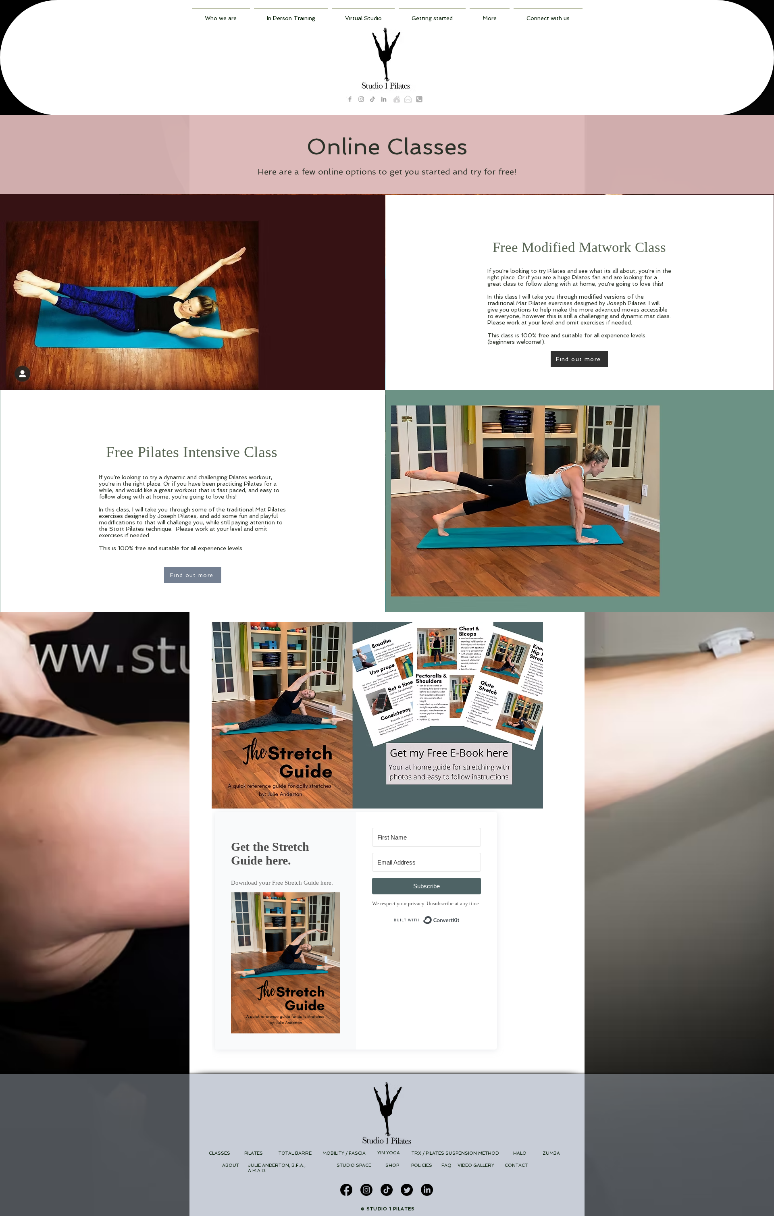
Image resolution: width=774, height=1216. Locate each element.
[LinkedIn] (427, 1190)
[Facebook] (346, 1190)
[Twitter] (407, 1190)
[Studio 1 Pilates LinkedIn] (383, 99)
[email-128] (408, 99)
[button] (432, 14)
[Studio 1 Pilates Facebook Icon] (350, 99)
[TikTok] (387, 1190)
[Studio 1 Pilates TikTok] (372, 99)
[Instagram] (366, 1190)
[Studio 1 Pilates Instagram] (361, 99)
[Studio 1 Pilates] (396, 99)
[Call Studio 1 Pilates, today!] (419, 99)
